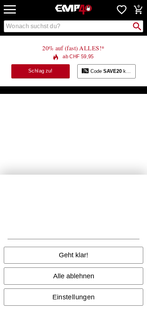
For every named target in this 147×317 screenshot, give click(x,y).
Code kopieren (112, 71)
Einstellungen (73, 297)
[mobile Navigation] (10, 9)
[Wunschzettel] (121, 9)
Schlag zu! (40, 71)
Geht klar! (73, 255)
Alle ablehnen (73, 276)
